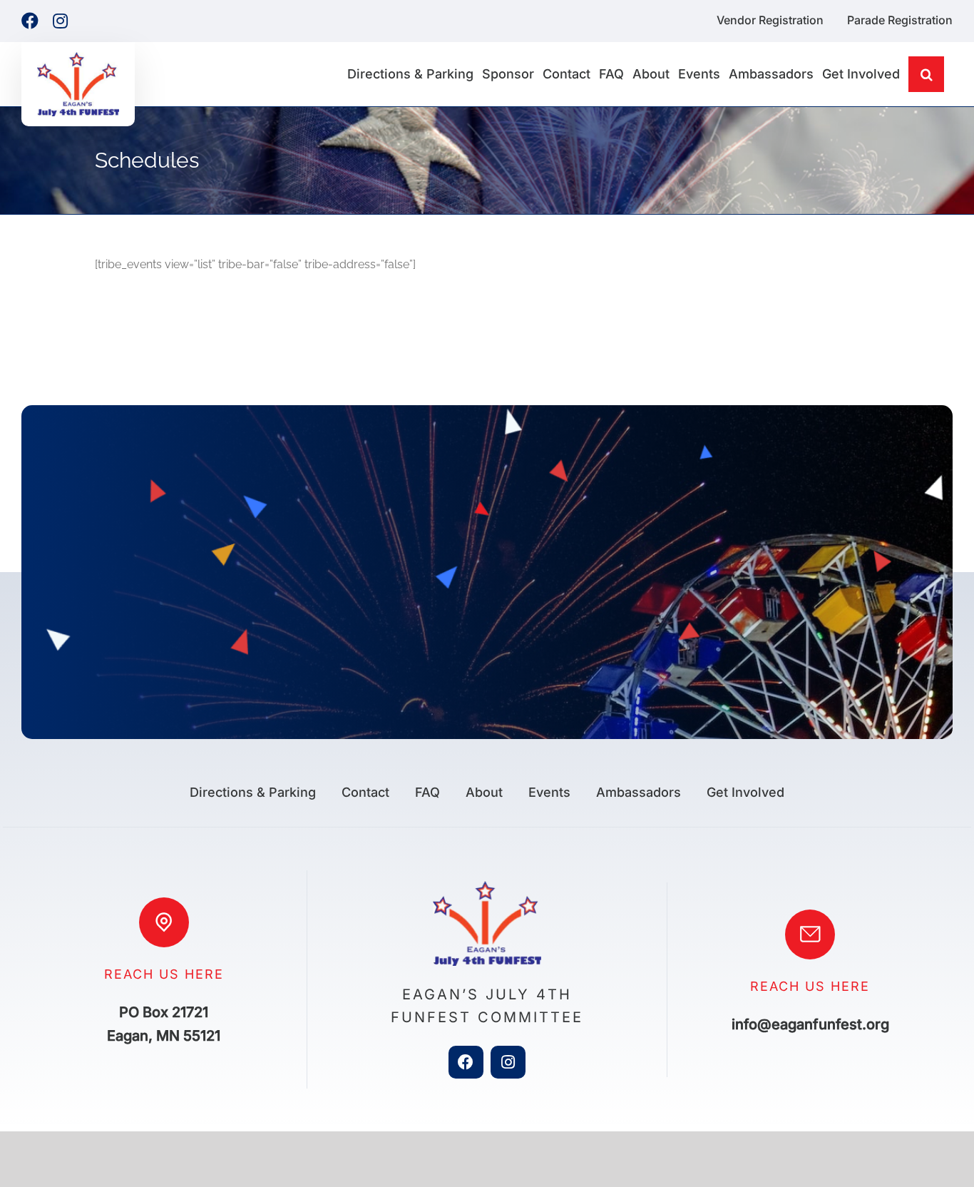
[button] (926, 74)
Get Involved (745, 792)
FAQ (427, 792)
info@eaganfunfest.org (810, 1024)
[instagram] (508, 1062)
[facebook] (465, 1062)
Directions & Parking (253, 792)
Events (549, 792)
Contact (365, 792)
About (484, 792)
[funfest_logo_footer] (487, 886)
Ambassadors (638, 792)
